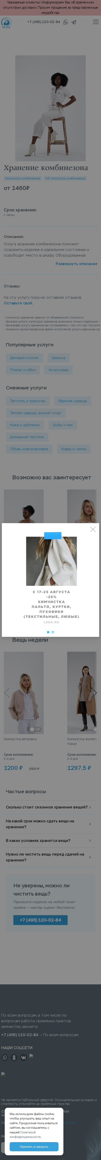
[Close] (92, 529)
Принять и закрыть (34, 1146)
